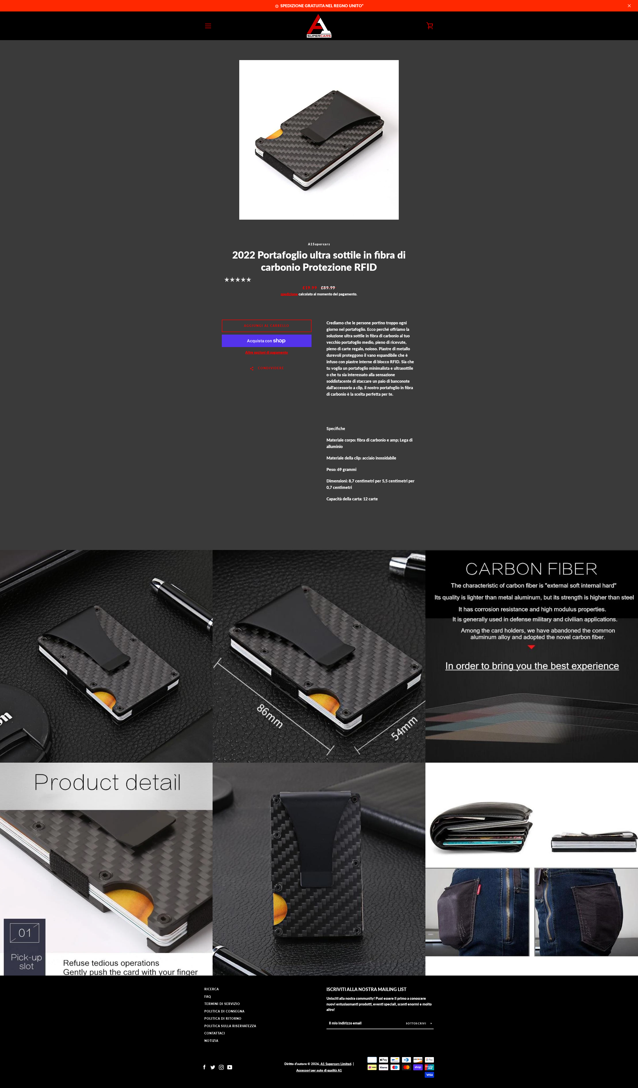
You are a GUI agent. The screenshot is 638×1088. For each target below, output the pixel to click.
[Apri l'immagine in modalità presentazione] (319, 140)
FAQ (207, 996)
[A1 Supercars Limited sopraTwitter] (212, 1066)
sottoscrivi (416, 1023)
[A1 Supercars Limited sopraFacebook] (204, 1066)
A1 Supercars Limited (335, 1064)
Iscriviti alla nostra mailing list (366, 989)
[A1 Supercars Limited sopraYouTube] (229, 1066)
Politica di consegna (224, 1011)
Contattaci (214, 1033)
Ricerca (211, 989)
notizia (211, 1041)
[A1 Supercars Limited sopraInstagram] (221, 1066)
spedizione (289, 294)
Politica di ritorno (222, 1018)
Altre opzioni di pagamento (266, 352)
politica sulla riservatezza (230, 1026)
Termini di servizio (222, 1004)
